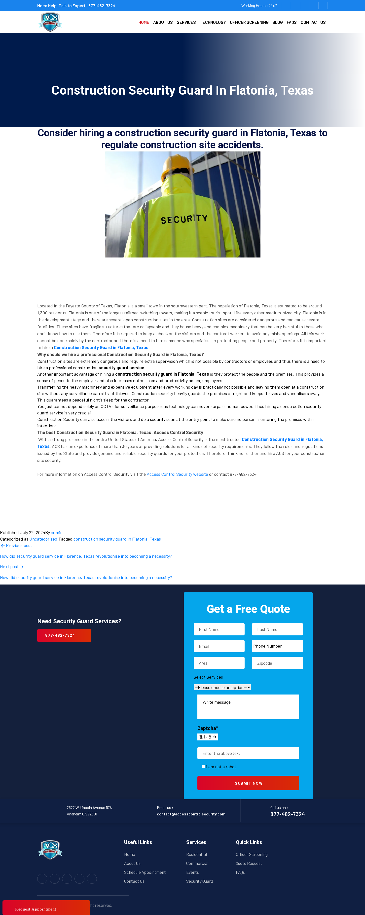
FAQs (292, 22)
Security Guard (199, 880)
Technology (213, 22)
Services (186, 22)
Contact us (313, 22)
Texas (155, 539)
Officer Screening (249, 22)
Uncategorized (43, 539)
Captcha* (207, 728)
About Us (132, 863)
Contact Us (134, 880)
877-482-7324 (101, 5)
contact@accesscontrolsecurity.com (191, 813)
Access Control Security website (177, 474)
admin (57, 532)
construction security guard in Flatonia (110, 539)
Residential (196, 854)
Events (192, 872)
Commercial (197, 863)
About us (163, 22)
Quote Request (249, 863)
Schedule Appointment (145, 872)
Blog (278, 22)
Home (144, 22)
